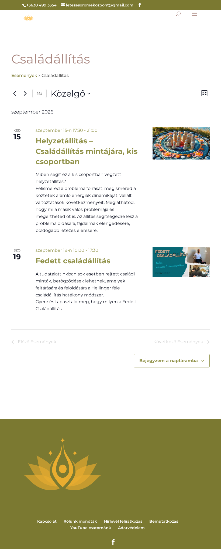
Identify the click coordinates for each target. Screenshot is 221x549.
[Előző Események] (14, 93)
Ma (39, 93)
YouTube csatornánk (90, 527)
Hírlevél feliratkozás (123, 521)
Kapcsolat (47, 521)
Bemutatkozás (163, 521)
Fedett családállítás (73, 260)
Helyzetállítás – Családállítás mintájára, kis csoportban (86, 151)
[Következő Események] (25, 93)
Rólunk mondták (80, 521)
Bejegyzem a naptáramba (168, 360)
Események (24, 75)
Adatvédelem (131, 527)
